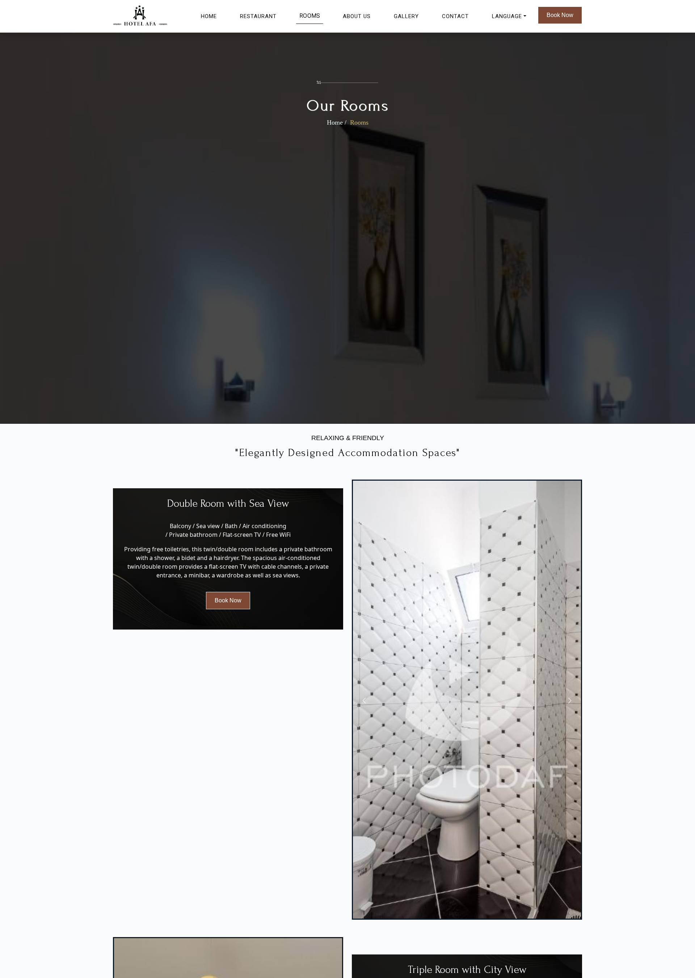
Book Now (560, 15)
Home (209, 16)
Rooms (309, 16)
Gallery (406, 16)
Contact (455, 16)
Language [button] (507, 16)
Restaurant (258, 16)
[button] (569, 700)
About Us (357, 16)
